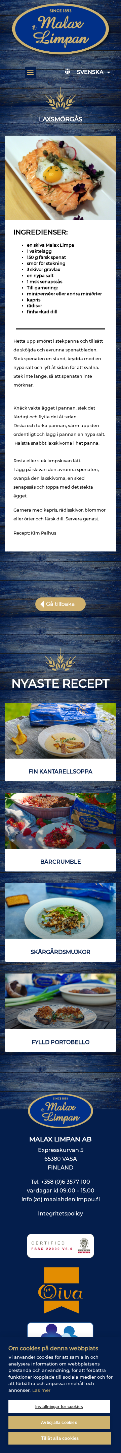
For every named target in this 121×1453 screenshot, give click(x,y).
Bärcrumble (60, 862)
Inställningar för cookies (59, 1406)
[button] (30, 72)
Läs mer (41, 1390)
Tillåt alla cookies (60, 1438)
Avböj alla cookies (59, 1422)
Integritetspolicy (60, 1213)
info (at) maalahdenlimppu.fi (61, 1199)
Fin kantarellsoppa (60, 771)
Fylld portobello (60, 1042)
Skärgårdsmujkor (60, 952)
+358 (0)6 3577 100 (65, 1182)
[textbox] (60, 278)
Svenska (90, 72)
